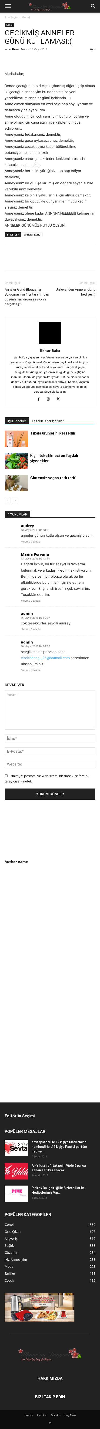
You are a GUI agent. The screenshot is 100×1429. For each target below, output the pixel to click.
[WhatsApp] (41, 59)
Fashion (42, 1415)
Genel (26, 17)
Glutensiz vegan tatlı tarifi (53, 477)
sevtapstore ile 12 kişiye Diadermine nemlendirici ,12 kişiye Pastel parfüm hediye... (59, 1146)
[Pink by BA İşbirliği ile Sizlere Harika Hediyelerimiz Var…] (16, 1194)
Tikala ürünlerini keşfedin (52, 433)
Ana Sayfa (11, 17)
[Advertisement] (44, 904)
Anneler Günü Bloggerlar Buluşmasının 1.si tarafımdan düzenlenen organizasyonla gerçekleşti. (27, 296)
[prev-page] (7, 500)
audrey (27, 526)
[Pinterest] (30, 59)
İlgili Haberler (16, 421)
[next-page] (15, 500)
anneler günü (32, 234)
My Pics (56, 1415)
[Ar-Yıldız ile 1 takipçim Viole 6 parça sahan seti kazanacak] (16, 1171)
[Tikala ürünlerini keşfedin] (16, 439)
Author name (16, 861)
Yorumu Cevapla (30, 541)
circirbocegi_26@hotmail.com (45, 658)
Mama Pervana (35, 554)
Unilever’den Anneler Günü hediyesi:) (75, 292)
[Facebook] (9, 59)
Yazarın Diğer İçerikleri (48, 421)
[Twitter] (20, 59)
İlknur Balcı (19, 49)
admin (27, 613)
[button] (7, 6)
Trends (28, 1415)
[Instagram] (50, 399)
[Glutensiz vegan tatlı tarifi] (16, 483)
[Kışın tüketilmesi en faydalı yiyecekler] (16, 461)
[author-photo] (50, 344)
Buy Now (70, 1415)
